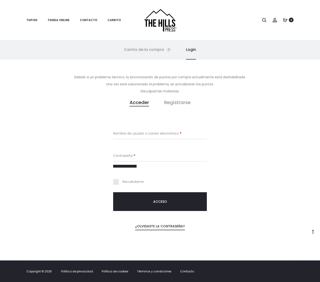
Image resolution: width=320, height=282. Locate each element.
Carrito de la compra (147, 49)
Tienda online (59, 20)
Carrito (114, 20)
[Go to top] (313, 231)
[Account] (274, 20)
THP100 (31, 20)
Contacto (88, 20)
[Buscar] (264, 20)
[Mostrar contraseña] (125, 166)
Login (191, 49)
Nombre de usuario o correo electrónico (156, 133)
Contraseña (133, 155)
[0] (285, 20)
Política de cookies (115, 271)
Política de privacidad (77, 271)
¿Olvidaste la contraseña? (160, 226)
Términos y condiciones (154, 271)
